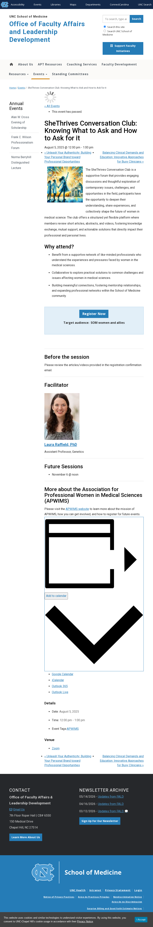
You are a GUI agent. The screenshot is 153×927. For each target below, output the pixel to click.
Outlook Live (60, 692)
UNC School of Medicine (28, 16)
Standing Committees (70, 74)
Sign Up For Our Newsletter (100, 821)
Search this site (116, 27)
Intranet (95, 890)
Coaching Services (82, 64)
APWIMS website (77, 509)
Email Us (19, 809)
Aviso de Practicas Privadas (93, 897)
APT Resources (50, 64)
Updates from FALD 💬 (113, 811)
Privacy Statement (118, 890)
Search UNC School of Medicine (117, 33)
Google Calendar (62, 674)
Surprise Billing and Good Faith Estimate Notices (114, 908)
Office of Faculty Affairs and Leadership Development (47, 32)
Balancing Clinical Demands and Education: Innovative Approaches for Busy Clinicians (122, 157)
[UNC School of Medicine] (76, 872)
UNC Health (78, 890)
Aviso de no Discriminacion (127, 901)
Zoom (56, 748)
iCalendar (58, 680)
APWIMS (73, 729)
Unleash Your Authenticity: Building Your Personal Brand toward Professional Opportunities (67, 157)
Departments (93, 4)
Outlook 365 (60, 686)
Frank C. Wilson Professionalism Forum (22, 142)
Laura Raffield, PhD (60, 444)
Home (11, 64)
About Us (25, 64)
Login (138, 890)
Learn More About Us (26, 837)
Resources (18, 74)
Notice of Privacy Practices (58, 897)
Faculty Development (119, 64)
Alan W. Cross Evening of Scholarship (20, 122)
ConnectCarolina (119, 4)
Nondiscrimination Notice (127, 897)
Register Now (93, 313)
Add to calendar (56, 596)
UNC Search (145, 4)
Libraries (56, 4)
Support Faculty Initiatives (125, 48)
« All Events (52, 106)
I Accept (141, 919)
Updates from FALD (111, 796)
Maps (73, 4)
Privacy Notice (85, 921)
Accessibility (17, 4)
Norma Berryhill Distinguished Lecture (21, 162)
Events (37, 4)
